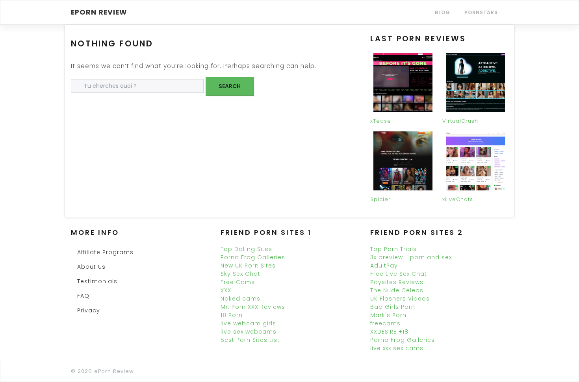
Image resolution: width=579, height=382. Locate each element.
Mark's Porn (388, 315)
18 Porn (232, 315)
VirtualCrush (460, 121)
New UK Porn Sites (248, 265)
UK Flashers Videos (400, 299)
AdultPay (384, 265)
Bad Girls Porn (392, 307)
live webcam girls (248, 323)
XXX (226, 290)
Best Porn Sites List (250, 340)
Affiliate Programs (105, 252)
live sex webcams (249, 332)
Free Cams (238, 282)
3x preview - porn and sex (411, 257)
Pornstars (481, 12)
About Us (91, 267)
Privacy (88, 310)
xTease (380, 121)
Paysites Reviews (396, 282)
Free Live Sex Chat (398, 274)
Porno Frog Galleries (253, 257)
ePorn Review (99, 12)
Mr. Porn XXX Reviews (253, 307)
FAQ (83, 296)
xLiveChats (457, 199)
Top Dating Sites (246, 249)
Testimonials (97, 281)
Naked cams (240, 299)
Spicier (380, 199)
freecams (385, 323)
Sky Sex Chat (240, 274)
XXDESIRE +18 (389, 332)
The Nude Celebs (396, 290)
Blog (442, 12)
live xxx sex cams (396, 348)
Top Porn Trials (393, 249)
